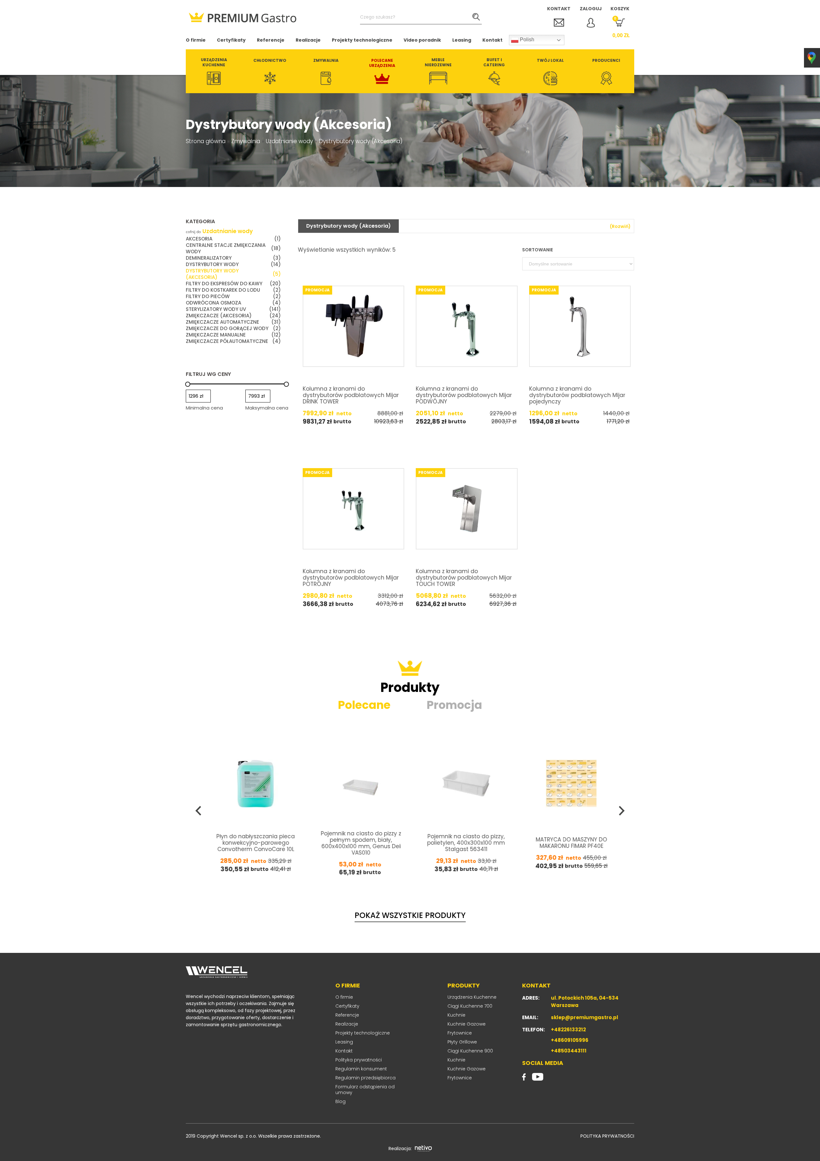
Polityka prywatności (358, 1060)
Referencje (270, 40)
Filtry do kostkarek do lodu (233, 290)
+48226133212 (568, 1029)
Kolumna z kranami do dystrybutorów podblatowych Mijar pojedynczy (577, 395)
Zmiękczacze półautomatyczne (233, 341)
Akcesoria (233, 239)
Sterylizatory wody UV (233, 309)
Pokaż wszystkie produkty (410, 915)
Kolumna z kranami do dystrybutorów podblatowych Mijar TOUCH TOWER (464, 577)
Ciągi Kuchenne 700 (469, 1006)
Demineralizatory (233, 258)
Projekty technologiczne (362, 40)
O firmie (196, 40)
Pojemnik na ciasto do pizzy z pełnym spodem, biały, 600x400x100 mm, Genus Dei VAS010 (256, 843)
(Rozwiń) (620, 226)
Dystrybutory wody (233, 264)
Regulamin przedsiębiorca (365, 1078)
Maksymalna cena (266, 407)
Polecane (364, 705)
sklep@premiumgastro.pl (584, 1017)
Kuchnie (456, 1015)
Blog (340, 1101)
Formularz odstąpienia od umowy (365, 1089)
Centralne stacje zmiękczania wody (233, 248)
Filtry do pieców (233, 296)
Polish (526, 39)
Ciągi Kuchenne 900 (470, 1051)
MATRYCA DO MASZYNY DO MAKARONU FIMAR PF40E (466, 843)
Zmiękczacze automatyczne (233, 322)
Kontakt (492, 40)
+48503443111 (568, 1050)
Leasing (461, 40)
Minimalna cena (204, 407)
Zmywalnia (245, 141)
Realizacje (308, 40)
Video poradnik (422, 40)
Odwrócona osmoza (233, 303)
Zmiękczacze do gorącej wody (233, 328)
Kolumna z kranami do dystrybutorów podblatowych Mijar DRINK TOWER (351, 395)
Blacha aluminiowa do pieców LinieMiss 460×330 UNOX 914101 (571, 843)
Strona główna (206, 141)
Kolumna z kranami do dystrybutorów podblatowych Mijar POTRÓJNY (351, 577)
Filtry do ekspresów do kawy (233, 283)
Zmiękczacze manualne (233, 335)
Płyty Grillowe (462, 1042)
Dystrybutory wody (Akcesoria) (233, 274)
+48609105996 (569, 1040)
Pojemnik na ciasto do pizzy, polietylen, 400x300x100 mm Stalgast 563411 (361, 842)
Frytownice (459, 1033)
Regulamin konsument (361, 1069)
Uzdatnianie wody (289, 141)
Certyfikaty (231, 40)
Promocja (454, 705)
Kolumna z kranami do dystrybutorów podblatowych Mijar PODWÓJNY (464, 395)
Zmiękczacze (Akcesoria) (233, 316)
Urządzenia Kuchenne (471, 997)
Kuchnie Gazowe (466, 1024)
